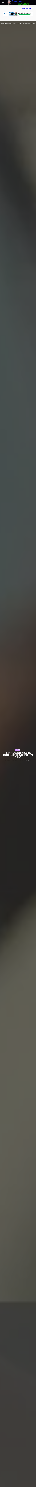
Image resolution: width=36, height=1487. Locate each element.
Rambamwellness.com (10, 760)
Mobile (18, 750)
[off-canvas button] (3, 2)
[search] (33, 2)
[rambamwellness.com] (18, 2)
